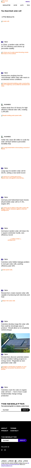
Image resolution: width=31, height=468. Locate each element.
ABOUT (4, 428)
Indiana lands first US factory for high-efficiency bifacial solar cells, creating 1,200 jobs (14, 109)
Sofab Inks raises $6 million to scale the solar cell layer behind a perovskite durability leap (15, 142)
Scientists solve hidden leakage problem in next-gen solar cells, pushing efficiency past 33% (15, 264)
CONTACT (14, 431)
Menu (28, 1)
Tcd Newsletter (9, 437)
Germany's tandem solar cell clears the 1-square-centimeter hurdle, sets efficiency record (15, 233)
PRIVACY (4, 431)
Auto (22, 5)
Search (23, 2)
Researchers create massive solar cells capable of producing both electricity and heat (15, 295)
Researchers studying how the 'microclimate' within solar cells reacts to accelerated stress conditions (15, 77)
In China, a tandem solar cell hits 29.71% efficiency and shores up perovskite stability (12, 46)
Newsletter (6, 5)
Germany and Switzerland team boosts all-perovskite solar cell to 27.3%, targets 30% (15, 202)
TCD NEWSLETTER (12, 404)
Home (15, 5)
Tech (28, 5)
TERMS (13, 428)
